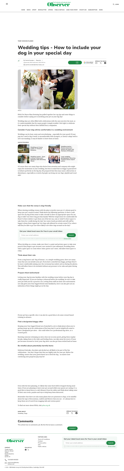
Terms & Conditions (44, 439)
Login (117, 4)
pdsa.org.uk (46, 405)
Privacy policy (42, 443)
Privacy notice (67, 238)
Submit (71, 235)
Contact (40, 441)
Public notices (42, 446)
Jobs (39, 445)
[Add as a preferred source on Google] (88, 62)
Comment (72, 428)
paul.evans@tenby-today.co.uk (13, 463)
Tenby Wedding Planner (25, 41)
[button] (7, 4)
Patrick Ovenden (29, 60)
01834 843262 (14, 459)
